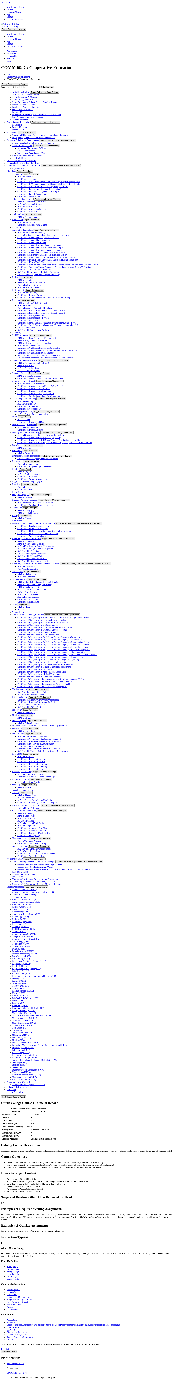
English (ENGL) (19, 966)
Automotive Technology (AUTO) (26, 914)
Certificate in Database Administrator (33, 526)
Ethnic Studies (18, 492)
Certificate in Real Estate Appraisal (33, 759)
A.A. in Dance (24, 419)
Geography (17, 508)
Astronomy (17, 227)
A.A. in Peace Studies (27, 592)
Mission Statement (20, 119)
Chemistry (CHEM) (20, 926)
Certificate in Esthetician (28, 489)
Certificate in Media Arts (28, 602)
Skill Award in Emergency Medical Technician (38, 458)
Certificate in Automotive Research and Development (41, 250)
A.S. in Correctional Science (30, 204)
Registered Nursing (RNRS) (24, 1057)
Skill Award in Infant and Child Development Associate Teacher (45, 358)
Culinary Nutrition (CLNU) (24, 946)
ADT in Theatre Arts (27, 795)
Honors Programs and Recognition (27, 155)
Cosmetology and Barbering (24, 398)
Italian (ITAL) (18, 1000)
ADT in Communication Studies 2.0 (33, 363)
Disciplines (11, 171)
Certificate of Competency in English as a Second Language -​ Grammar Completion (54, 649)
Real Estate (17, 754)
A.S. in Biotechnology (27, 293)
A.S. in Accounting (26, 176)
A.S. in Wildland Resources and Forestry (35, 502)
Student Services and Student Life (21, 160)
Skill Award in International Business (33, 330)
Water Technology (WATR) (24, 1079)
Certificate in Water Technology (31, 856)
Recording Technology (22, 771)
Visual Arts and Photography (24, 810)
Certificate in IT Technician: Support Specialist (38, 533)
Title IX (10, 1339)
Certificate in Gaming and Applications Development (40, 378)
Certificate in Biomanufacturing (31, 295)
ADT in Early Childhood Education (33, 340)
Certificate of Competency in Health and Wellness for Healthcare (45, 664)
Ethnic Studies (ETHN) (22, 973)
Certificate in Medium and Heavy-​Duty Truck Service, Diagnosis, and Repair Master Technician (59, 265)
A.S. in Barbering (25, 401)
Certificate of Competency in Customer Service (38, 625)
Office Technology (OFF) (23, 1033)
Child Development (20, 335)
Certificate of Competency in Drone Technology (38, 635)
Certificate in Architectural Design (32, 225)
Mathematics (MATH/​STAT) (24, 1013)
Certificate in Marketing (28, 320)
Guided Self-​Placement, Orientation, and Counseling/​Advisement (40, 135)
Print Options (13, 1097)
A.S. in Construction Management (32, 383)
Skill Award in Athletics (28, 569)
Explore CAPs (18, 168)
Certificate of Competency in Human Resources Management (44, 667)
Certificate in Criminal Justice (30, 211)
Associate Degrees (20, 872)
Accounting (17, 174)
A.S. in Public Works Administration (33, 736)
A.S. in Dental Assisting (28, 427)
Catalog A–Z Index (15, 19)
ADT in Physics (24, 718)
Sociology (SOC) (19, 1062)
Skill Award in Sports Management (33, 561)
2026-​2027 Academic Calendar (25, 95)
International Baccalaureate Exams (32, 153)
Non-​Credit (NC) (19, 1028)
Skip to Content (8, 2)
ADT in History (24, 518)
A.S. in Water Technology (29, 851)
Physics (15, 715)
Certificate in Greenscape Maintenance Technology (40, 739)
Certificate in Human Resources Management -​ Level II (41, 313)
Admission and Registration (18, 122)
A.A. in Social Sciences (28, 594)
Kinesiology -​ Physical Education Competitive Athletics (36, 563)
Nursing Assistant (19, 689)
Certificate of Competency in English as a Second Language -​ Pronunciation (50, 657)
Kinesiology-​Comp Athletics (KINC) (28, 1008)
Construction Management (23, 381)
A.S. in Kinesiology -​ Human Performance (36, 546)
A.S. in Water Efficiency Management (34, 849)
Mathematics (17, 571)
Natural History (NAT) (22, 1025)
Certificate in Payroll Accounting (32, 194)
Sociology (16, 785)
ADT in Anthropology (27, 217)
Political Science (19, 720)
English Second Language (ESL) (26, 968)
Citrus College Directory (22, 100)
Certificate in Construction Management (35, 391)
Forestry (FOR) (18, 978)
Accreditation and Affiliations (24, 97)
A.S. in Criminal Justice (28, 207)
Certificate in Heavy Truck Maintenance (35, 262)
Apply (9, 14)
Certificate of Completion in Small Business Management (42, 686)
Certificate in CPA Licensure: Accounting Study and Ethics (43, 186)
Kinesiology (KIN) (20, 1005)
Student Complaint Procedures (20, 1337)
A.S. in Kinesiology (26, 566)
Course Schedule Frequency (24, 894)
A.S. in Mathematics (26, 577)
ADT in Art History (26, 813)
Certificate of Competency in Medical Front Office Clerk (42, 672)
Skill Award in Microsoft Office (31, 705)
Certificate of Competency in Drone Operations (38, 632)
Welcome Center (14, 12)
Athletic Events (13, 1289)
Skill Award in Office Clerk (29, 707)
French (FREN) (19, 981)
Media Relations (14, 1304)
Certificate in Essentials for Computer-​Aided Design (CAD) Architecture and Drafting (55, 442)
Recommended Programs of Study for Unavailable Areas (36, 884)
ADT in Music (24, 607)
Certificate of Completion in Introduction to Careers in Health (44, 684)
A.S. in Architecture (26, 222)
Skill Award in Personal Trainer (31, 556)
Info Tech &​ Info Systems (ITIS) (26, 998)
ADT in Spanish (25, 497)
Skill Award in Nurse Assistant (31, 694)
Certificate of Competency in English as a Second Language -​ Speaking (48, 659)
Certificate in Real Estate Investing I (33, 764)
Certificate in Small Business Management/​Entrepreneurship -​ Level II (48, 325)
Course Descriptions (15, 887)
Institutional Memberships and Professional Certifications (36, 114)
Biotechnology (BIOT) (22, 921)
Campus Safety (13, 1292)
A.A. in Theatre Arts (26, 798)
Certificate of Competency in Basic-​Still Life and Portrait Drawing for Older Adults (53, 617)
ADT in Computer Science (29, 376)
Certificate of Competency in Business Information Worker (43, 622)
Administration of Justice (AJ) (25, 899)
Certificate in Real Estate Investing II (33, 766)
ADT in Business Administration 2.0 (33, 303)
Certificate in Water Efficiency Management (36, 854)
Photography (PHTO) (21, 1038)
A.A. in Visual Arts (26, 821)
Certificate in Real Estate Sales (31, 769)
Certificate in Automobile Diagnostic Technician (38, 237)
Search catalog (7, 87)
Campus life (12, 56)
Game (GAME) (19, 983)
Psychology (17, 728)
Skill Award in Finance (27, 328)
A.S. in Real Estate (26, 756)
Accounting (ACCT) (21, 897)
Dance (15, 417)
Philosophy (17, 710)
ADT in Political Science (28, 723)
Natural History (18, 612)
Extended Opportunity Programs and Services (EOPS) (35, 976)
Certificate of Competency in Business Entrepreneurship (42, 620)
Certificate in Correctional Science (32, 209)
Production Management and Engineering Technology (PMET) (39, 726)
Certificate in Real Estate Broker (31, 761)
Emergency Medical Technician (25, 456)
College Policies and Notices (19, 1087)
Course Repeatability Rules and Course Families (33, 143)
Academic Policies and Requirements (23, 140)
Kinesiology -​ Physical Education (26, 538)
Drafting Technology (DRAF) (25, 954)
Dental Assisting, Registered (24, 424)
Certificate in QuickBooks (29, 196)
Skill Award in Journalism (29, 370)
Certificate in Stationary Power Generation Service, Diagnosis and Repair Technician (54, 267)
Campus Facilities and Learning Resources (25, 163)
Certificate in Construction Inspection (34, 388)
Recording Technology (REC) (25, 1055)
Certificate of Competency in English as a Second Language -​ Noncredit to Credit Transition (57, 654)
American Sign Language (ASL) (26, 902)
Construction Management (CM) (26, 939)
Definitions (11, 1089)
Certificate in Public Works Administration (36, 744)
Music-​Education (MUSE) (23, 1020)
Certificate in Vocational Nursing (32, 843)
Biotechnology (18, 290)
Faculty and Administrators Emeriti (27, 107)
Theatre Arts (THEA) (21, 1072)
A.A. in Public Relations (28, 368)
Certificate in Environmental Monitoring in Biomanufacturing (44, 297)
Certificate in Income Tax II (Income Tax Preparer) (39, 191)
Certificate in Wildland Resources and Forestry (38, 505)
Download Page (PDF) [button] (17, 1373)
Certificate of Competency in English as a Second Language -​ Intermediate (50, 640)
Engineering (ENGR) (21, 963)
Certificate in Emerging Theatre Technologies (37, 802)
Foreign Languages (20, 494)
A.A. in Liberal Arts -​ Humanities (32, 589)
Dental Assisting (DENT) (23, 951)
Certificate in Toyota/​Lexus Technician (34, 269)
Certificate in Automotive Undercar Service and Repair (41, 252)
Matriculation (12, 132)
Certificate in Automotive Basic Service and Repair (40, 245)
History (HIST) (18, 993)
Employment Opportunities (18, 1297)
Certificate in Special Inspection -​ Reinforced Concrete (41, 396)
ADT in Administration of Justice (32, 202)
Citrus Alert (12, 1294)
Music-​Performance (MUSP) (24, 1023)
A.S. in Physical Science (28, 597)
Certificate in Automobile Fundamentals (35, 240)
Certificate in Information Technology (34, 528)
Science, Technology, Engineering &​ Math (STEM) (34, 1060)
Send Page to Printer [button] (15, 1363)
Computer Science (20, 373)
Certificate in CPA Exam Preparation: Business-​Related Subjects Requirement (51, 184)
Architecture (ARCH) (21, 907)
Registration (17, 125)
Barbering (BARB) (20, 916)
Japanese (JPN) (18, 1003)
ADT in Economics (26, 453)
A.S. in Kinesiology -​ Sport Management (35, 549)
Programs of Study (15, 859)
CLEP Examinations (26, 151)
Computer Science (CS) (22, 936)
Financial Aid (18, 130)
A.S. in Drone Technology (29, 808)
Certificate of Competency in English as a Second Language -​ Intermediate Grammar (54, 647)
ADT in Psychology (26, 731)
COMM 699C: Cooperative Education (28, 1084)
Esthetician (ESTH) (20, 971)
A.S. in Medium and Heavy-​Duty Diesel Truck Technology (43, 235)
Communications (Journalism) (25, 360)
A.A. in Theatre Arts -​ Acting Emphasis (35, 800)
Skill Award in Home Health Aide (32, 692)
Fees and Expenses (20, 127)
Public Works (18, 733)
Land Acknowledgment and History (27, 117)
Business (16, 300)
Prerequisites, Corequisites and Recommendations (33, 137)
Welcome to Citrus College (18, 92)
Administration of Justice (22, 199)
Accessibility (12, 1320)
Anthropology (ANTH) (22, 904)
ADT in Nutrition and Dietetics (31, 544)
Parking (10, 1307)
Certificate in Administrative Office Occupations (38, 700)
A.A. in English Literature (29, 474)
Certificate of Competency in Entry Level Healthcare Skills (43, 662)
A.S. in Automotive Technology (31, 232)
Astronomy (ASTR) (20, 912)
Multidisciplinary (19, 579)
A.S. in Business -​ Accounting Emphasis (35, 308)
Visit (9, 61)
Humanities (17, 521)
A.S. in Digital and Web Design (31, 823)
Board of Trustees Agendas (63, 1325)
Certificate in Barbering (28, 406)
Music (14, 604)
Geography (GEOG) (21, 986)
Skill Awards (17, 877)
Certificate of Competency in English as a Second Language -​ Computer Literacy (53, 652)
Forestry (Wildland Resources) (25, 500)
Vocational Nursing (20, 838)
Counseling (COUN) (21, 944)
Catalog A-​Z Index (15, 1092)
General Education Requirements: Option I (36, 867)
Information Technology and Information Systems (33, 523)
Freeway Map (18, 112)
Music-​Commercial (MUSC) (24, 1018)
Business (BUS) (19, 924)
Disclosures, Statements (17, 1332)
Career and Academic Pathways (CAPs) (24, 165)
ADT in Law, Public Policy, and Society (35, 584)
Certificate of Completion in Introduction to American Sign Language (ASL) (51, 679)
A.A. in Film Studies (26, 818)
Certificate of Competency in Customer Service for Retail (42, 630)
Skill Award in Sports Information (32, 558)
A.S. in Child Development (29, 345)
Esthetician (16, 484)
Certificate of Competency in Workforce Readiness (39, 677)
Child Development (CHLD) (24, 929)
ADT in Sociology (26, 787)
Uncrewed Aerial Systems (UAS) (26, 805)
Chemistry (16, 332)
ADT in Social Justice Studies (30, 587)
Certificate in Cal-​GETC (28, 599)
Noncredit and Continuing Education (28, 615)
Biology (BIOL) (19, 919)
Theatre (15, 792)
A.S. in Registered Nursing (29, 782)
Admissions (12, 51)
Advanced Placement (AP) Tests (32, 148)
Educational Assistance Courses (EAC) (29, 961)
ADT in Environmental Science (31, 282)
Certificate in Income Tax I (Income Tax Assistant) (39, 189)
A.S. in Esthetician (26, 487)
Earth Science (18, 445)
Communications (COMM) (24, 934)
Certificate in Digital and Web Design (34, 833)
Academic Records (20, 158)
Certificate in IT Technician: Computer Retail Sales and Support (45, 531)
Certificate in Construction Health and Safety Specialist (41, 386)
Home (9, 74)
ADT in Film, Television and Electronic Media (38, 582)
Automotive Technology (22, 230)
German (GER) (18, 988)
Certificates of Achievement (24, 874)
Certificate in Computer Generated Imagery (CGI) (39, 437)
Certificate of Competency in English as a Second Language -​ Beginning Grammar (53, 644)
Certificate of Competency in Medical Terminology (40, 674)
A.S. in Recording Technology (31, 774)
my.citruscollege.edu (15, 7)
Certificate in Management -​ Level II (33, 318)
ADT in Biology (25, 280)
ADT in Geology (25, 448)
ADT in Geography (26, 510)
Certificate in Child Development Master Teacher (39, 348)
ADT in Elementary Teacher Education (34, 343)
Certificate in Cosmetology (29, 409)
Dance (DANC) (19, 949)
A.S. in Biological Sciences (29, 285)
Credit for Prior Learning (22, 145)
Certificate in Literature (27, 477)
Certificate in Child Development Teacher (35, 353)
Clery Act (11, 1330)
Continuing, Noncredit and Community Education (33, 882)
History (15, 515)
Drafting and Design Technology (26, 432)
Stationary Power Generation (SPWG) (28, 1070)
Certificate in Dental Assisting (30, 430)
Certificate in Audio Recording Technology (36, 777)
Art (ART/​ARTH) (20, 909)
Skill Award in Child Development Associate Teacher (41, 355)
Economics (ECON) (21, 958)
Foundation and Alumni (22, 109)
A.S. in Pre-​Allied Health (28, 287)
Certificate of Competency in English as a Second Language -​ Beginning (49, 637)
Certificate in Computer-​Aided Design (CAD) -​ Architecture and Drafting (49, 440)
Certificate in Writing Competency (32, 479)
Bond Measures (13, 1327)
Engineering (17, 461)
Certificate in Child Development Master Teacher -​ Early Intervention (47, 350)
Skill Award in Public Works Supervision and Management (43, 751)
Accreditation (12, 1322)
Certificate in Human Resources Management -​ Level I (41, 310)
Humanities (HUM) (20, 996)
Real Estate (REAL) (21, 1052)
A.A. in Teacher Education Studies (33, 414)
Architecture (17, 219)
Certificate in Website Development (33, 536)
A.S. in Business (25, 305)
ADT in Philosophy (26, 712)
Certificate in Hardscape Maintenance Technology (39, 741)
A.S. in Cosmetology (27, 404)
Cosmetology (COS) (21, 941)
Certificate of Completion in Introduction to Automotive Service (45, 681)
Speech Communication (22, 790)
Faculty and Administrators (23, 104)
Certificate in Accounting (28, 179)
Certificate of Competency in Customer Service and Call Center (45, 627)
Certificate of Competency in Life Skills (35, 669)
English (15, 469)
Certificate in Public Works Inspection (34, 746)
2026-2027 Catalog (9, 26)
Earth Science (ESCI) (21, 956)
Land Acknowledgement (17, 1302)
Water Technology (20, 846)
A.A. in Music (24, 609)
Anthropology (18, 214)
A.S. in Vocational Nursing (29, 841)
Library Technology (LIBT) (24, 1010)
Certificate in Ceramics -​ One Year (32, 828)
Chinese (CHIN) (19, 931)
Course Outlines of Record (18, 77)
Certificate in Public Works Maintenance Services (39, 749)
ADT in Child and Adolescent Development (37, 338)
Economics (17, 450)
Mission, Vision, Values (17, 1335)
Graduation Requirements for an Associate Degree (33, 861)
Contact (10, 17)
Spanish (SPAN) (19, 1065)
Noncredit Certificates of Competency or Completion (35, 879)
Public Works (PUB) (21, 1050)
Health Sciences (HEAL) (23, 991)
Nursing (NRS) (18, 1030)
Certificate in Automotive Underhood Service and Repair (42, 255)
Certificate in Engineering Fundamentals (35, 466)
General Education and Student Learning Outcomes (40, 864)
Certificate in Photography (29, 835)
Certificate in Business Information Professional (38, 702)
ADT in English (24, 472)
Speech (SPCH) (19, 1067)
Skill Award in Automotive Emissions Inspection (38, 272)
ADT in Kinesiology (26, 541)
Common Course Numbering (24, 889)
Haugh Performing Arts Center (20, 1299)
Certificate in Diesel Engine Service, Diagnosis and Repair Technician (48, 260)
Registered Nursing (20, 779)
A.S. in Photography (26, 826)
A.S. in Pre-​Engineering (28, 464)
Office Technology (20, 697)
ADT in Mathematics (27, 574)
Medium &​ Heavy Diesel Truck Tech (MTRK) (32, 1015)
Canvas (10, 9)
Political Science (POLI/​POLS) (25, 1042)
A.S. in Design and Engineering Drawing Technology (41, 435)
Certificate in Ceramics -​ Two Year (32, 830)
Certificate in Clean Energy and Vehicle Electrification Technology (46, 257)
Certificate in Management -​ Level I (33, 315)
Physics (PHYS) (19, 1040)
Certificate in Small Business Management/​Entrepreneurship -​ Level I (47, 323)
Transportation (13, 1309)
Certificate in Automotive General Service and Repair (41, 247)
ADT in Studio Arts (26, 816)
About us (10, 58)
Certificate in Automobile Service (32, 242)
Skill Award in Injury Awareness (32, 553)
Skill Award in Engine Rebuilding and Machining (39, 274)
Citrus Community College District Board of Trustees (35, 102)
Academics (11, 53)
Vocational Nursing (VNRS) (24, 1077)
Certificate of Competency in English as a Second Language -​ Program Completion (53, 642)
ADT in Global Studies (28, 513)
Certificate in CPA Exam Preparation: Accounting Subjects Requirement (49, 181)
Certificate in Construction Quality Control (36, 393)
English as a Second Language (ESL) (28, 481)
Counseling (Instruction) (22, 411)
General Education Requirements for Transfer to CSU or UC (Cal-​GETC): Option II (54, 869)
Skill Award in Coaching (28, 551)
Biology (15, 277)
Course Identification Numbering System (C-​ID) (33, 892)
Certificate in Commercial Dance (32, 422)
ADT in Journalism (26, 365)
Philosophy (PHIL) (20, 1035)
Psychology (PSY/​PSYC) (23, 1047)
